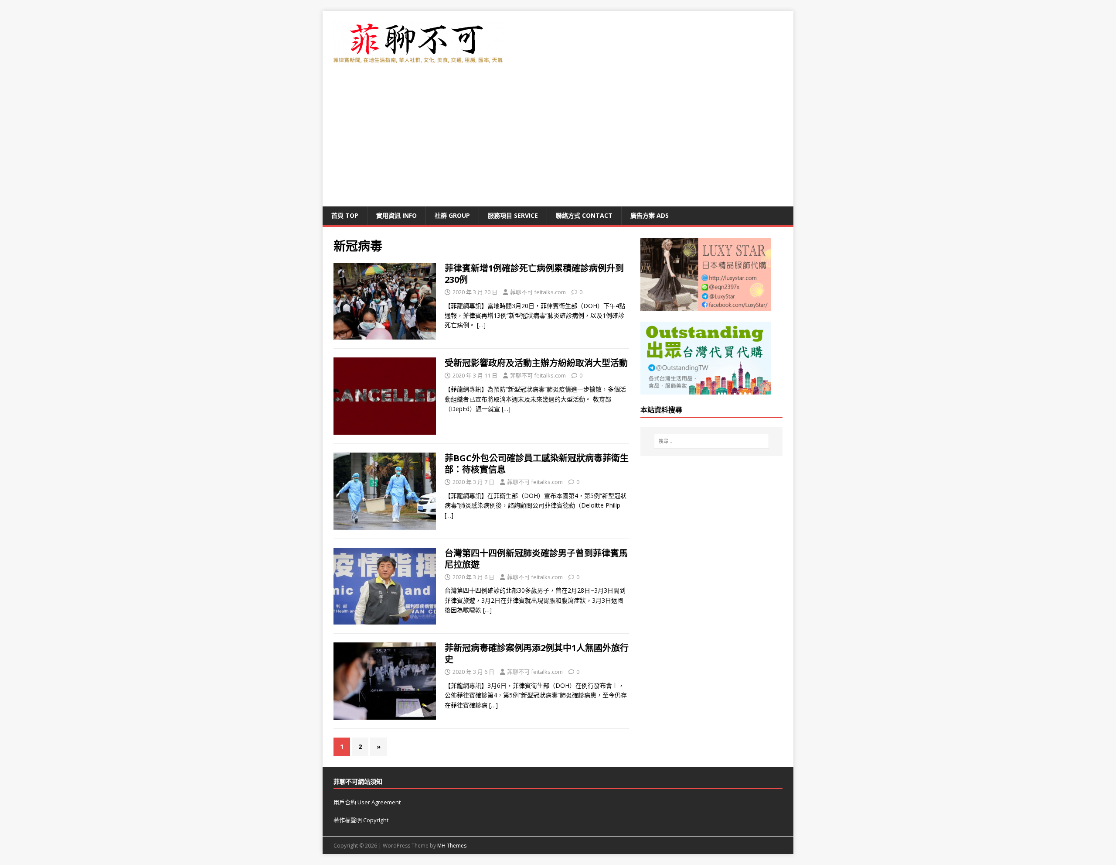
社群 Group (452, 215)
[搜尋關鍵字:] (711, 441)
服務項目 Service (513, 215)
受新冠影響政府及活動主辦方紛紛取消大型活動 (536, 363)
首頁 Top (344, 215)
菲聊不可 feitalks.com (538, 292)
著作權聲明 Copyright (360, 820)
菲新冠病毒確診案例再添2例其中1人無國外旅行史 (537, 653)
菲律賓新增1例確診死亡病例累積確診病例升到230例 (534, 273)
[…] (481, 325)
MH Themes (451, 845)
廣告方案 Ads (649, 215)
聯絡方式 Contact (584, 215)
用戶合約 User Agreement (367, 802)
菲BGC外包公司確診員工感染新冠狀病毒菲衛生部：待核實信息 (537, 463)
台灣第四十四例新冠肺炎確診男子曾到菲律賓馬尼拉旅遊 (536, 558)
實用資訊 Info (396, 215)
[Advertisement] (558, 141)
